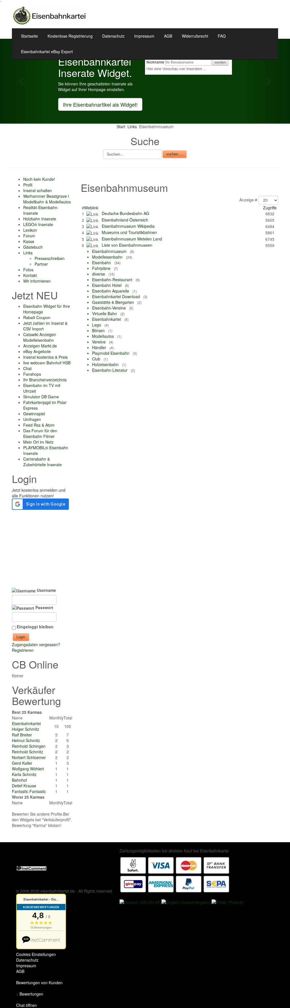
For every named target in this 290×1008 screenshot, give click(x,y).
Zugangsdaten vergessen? (36, 644)
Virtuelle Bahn (104, 313)
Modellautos (103, 336)
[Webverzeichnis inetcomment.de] (31, 868)
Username (46, 590)
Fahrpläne (101, 268)
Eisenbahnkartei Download (116, 296)
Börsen (98, 330)
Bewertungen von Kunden (39, 982)
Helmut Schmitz (26, 740)
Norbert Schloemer (29, 757)
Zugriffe (270, 207)
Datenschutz (113, 36)
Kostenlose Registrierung (70, 36)
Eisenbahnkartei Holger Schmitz (26, 726)
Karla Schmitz (24, 774)
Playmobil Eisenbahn (110, 353)
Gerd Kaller (22, 763)
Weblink (91, 207)
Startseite (29, 36)
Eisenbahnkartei (106, 319)
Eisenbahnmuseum (109, 251)
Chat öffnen (26, 1005)
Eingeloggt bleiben (35, 626)
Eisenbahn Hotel (106, 285)
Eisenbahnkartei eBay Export (47, 51)
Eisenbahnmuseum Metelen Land (132, 239)
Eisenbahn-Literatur (109, 370)
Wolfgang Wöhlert (28, 768)
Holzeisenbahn (105, 364)
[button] (22, 81)
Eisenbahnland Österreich (125, 220)
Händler (99, 347)
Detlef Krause (24, 785)
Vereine (99, 342)
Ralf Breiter (22, 735)
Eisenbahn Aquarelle (110, 291)
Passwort (43, 607)
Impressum (144, 36)
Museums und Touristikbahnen (129, 232)
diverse (98, 274)
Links (132, 126)
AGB (168, 36)
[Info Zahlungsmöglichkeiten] (175, 874)
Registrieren (23, 650)
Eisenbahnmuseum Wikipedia (128, 226)
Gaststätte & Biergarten (113, 302)
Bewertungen (31, 994)
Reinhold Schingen (29, 746)
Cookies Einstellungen (36, 954)
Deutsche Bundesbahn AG (125, 213)
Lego (96, 325)
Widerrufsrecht (195, 36)
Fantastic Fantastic (29, 791)
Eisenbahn (101, 262)
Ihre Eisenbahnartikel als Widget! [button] (100, 104)
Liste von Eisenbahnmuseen (127, 245)
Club (96, 359)
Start (121, 126)
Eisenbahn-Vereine (109, 308)
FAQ (222, 36)
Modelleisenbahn (107, 257)
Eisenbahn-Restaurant (112, 279)
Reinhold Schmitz (27, 752)
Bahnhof (19, 780)
